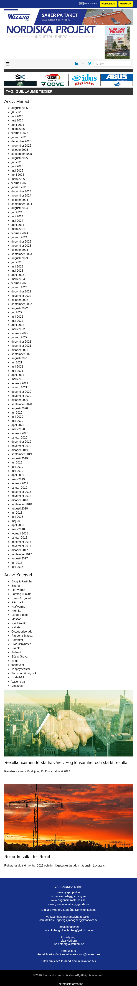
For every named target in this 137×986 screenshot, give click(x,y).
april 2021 (17, 374)
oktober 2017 (19, 550)
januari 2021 (19, 387)
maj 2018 (17, 521)
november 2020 (21, 395)
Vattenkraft (18, 681)
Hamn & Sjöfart (21, 598)
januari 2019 (19, 487)
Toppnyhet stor (20, 669)
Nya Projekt (18, 623)
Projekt (15, 648)
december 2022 (21, 291)
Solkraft (16, 652)
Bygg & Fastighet (22, 581)
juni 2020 (17, 416)
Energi (15, 585)
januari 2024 (19, 237)
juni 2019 (17, 466)
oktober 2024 (19, 199)
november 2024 (21, 195)
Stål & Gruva (19, 656)
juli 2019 (16, 462)
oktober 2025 (19, 149)
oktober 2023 (19, 249)
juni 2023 (17, 266)
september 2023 (21, 254)
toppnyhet (17, 664)
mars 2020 (18, 429)
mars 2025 (18, 178)
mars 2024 (18, 228)
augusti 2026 (19, 107)
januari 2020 (19, 437)
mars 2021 (18, 379)
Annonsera (125, 4)
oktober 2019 (19, 450)
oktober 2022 (19, 299)
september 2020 (21, 404)
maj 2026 (17, 120)
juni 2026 (17, 116)
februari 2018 (19, 533)
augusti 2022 (19, 308)
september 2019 (21, 454)
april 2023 (17, 274)
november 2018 (21, 495)
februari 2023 (19, 283)
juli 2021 (16, 362)
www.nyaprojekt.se (68, 892)
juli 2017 (16, 562)
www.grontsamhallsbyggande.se (68, 904)
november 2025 (21, 145)
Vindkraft (17, 685)
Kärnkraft (17, 602)
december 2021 (21, 341)
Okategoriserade (21, 631)
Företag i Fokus (21, 593)
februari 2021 (19, 383)
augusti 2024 (19, 208)
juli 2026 (16, 112)
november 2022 (21, 295)
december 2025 (21, 141)
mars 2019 (18, 479)
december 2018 (21, 491)
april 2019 (17, 475)
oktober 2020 (19, 399)
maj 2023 (17, 270)
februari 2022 (19, 333)
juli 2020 (16, 412)
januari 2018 (19, 537)
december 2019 (21, 441)
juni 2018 (17, 516)
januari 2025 (19, 187)
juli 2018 (16, 512)
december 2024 (21, 191)
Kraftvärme (18, 606)
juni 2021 (17, 366)
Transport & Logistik (24, 673)
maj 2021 (17, 370)
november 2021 (21, 345)
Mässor (16, 619)
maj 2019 (17, 470)
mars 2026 (18, 128)
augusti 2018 (19, 508)
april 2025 (17, 174)
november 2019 (21, 445)
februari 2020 (19, 433)
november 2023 (21, 245)
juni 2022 (17, 316)
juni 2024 (17, 216)
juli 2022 (16, 312)
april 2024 (17, 224)
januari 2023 (19, 287)
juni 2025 (17, 166)
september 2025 (21, 153)
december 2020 (21, 391)
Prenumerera (108, 4)
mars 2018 (18, 529)
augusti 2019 (19, 458)
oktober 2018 (19, 500)
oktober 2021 (19, 349)
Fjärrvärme (18, 589)
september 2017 (21, 554)
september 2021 (21, 354)
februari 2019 (19, 483)
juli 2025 (16, 162)
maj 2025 (17, 170)
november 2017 (21, 545)
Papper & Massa (21, 635)
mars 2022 (18, 329)
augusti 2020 (19, 408)
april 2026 (17, 124)
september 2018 (21, 504)
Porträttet (17, 639)
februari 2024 (19, 233)
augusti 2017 (19, 558)
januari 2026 (19, 137)
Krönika (16, 610)
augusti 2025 (19, 158)
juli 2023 (16, 262)
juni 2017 (17, 566)
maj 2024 (17, 220)
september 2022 (21, 303)
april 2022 (17, 324)
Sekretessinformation (70, 983)
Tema (14, 660)
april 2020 (17, 425)
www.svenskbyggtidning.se (68, 896)
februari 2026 (19, 132)
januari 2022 (19, 337)
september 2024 (21, 203)
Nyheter (16, 627)
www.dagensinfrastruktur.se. (68, 900)
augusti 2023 (19, 258)
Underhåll (17, 677)
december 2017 (21, 541)
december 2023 (21, 241)
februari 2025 (19, 183)
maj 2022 (17, 320)
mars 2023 (18, 279)
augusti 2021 (19, 358)
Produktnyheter (21, 644)
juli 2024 (16, 212)
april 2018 (17, 525)
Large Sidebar (20, 614)
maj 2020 (17, 420)
